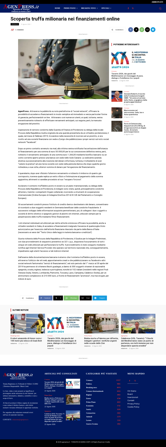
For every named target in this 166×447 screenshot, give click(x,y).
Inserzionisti (132, 397)
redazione (20, 30)
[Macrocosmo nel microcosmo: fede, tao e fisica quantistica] (116, 112)
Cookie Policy (133, 407)
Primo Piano (88, 335)
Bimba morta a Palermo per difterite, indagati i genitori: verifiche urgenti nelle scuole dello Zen (101, 341)
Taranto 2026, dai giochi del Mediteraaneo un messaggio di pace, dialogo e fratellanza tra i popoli (127, 76)
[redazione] (13, 30)
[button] (160, 8)
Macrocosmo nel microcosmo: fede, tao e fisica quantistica (134, 112)
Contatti (130, 400)
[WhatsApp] (141, 29)
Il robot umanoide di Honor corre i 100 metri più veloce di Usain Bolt (26, 339)
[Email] (147, 29)
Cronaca (15, 24)
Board (130, 394)
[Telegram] (153, 29)
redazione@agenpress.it (20, 420)
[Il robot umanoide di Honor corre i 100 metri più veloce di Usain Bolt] (28, 323)
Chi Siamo (131, 391)
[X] (133, 8)
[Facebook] (128, 8)
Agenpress (124, 335)
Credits (107, 442)
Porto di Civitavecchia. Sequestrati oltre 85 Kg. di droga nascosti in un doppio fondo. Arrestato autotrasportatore (135, 128)
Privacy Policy (133, 404)
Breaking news (15, 335)
